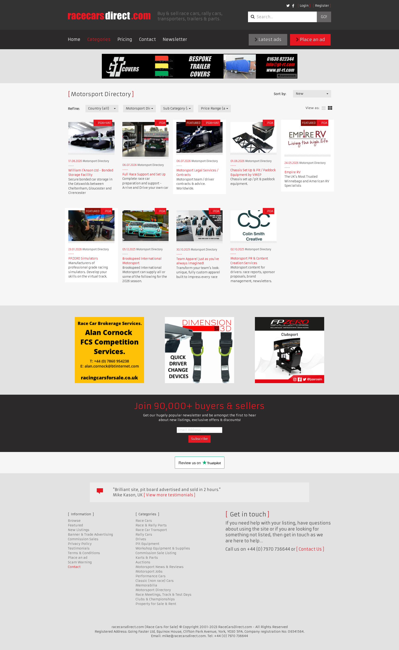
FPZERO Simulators (83, 258)
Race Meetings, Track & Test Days (163, 594)
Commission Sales (83, 539)
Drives (141, 539)
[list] (324, 108)
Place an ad (312, 39)
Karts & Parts (147, 557)
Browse (74, 521)
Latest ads (269, 39)
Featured (75, 525)
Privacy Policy (80, 544)
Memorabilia (146, 585)
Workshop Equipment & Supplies (163, 548)
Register (322, 5)
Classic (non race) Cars (155, 581)
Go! (324, 17)
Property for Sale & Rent (156, 604)
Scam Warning (80, 562)
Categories (99, 39)
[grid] (330, 108)
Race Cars (144, 521)
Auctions (143, 562)
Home (74, 39)
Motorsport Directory (153, 590)
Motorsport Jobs (149, 571)
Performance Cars (151, 576)
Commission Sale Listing (156, 553)
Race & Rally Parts (151, 525)
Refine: (74, 109)
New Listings (78, 530)
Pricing (125, 39)
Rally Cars (144, 534)
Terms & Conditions (84, 553)
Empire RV (292, 172)
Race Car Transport (151, 530)
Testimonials (79, 548)
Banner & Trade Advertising (90, 534)
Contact (147, 39)
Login (304, 5)
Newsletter (175, 39)
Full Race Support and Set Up (144, 174)
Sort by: (280, 94)
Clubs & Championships (155, 599)
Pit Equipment (147, 544)
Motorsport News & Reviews (160, 567)
